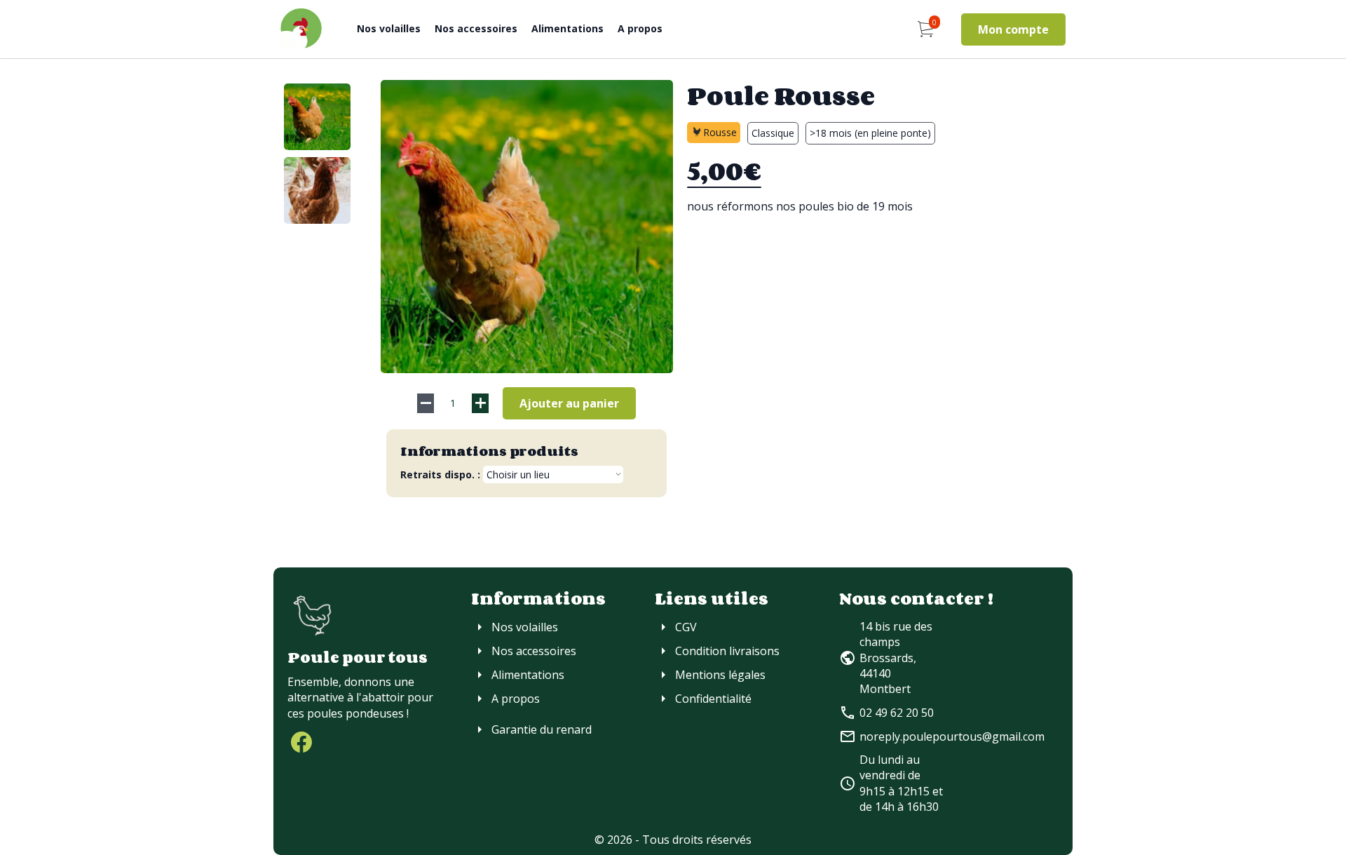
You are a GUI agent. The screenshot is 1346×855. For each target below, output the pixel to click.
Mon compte (1013, 29)
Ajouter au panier (569, 403)
